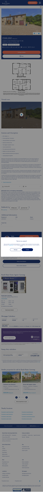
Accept (27, 249)
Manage (15, 249)
